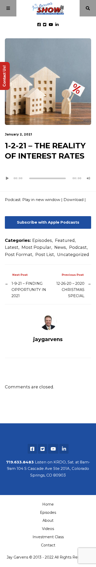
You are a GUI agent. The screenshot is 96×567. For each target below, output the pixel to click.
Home (48, 504)
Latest (11, 247)
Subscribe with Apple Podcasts (48, 222)
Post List (44, 254)
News (60, 247)
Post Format (18, 254)
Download (73, 199)
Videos (48, 528)
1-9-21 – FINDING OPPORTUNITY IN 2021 (29, 289)
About (48, 520)
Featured (65, 240)
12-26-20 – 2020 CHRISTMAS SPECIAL (70, 289)
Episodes (42, 240)
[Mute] (88, 178)
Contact (48, 545)
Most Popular (36, 247)
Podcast (78, 247)
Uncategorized (73, 254)
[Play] (7, 178)
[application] (48, 176)
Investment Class (48, 537)
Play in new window (41, 199)
